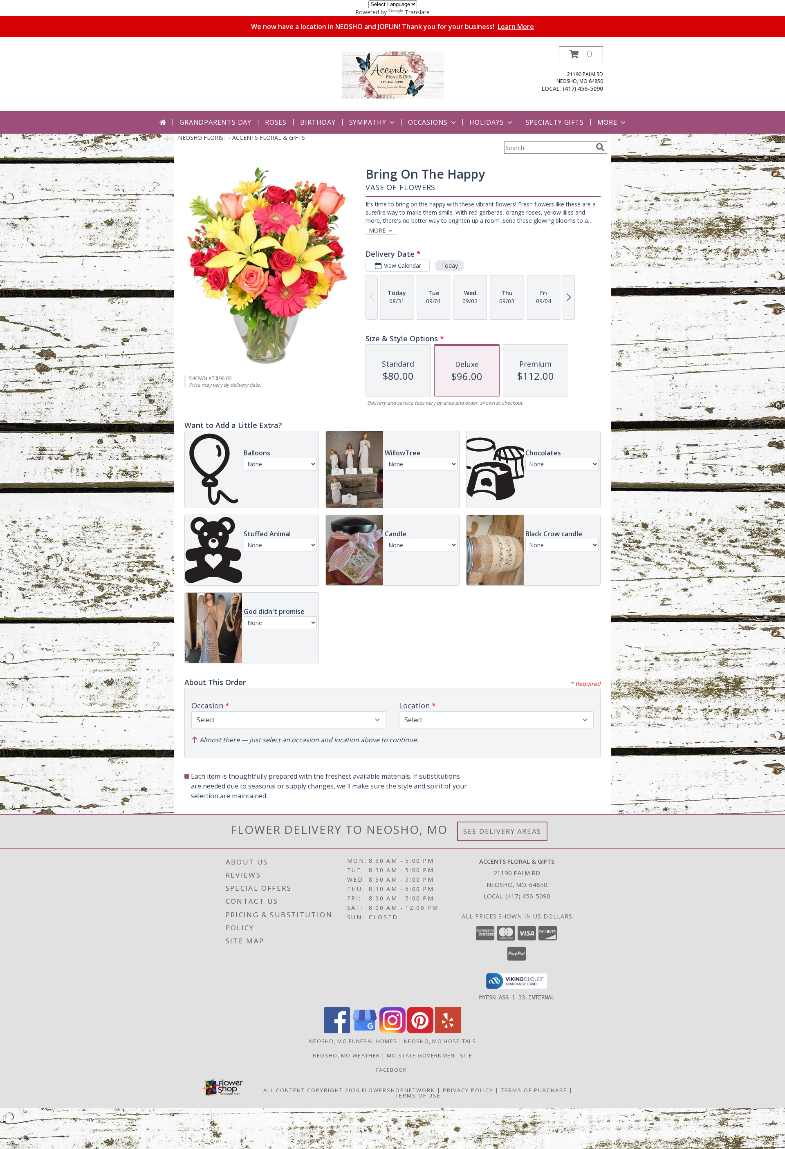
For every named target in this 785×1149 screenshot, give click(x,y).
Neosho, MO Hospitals (440, 1041)
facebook (392, 1069)
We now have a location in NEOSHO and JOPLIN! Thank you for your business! (392, 26)
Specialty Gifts (555, 122)
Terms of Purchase (534, 1090)
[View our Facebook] (337, 1031)
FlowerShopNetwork (398, 1090)
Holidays (486, 122)
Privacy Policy (468, 1090)
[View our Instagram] (392, 1031)
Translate (417, 12)
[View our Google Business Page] (365, 1031)
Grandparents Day (215, 122)
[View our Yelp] (448, 1031)
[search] (600, 147)
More (607, 122)
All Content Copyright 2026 (311, 1090)
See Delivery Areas (502, 831)
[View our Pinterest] (420, 1031)
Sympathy (367, 122)
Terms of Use (418, 1095)
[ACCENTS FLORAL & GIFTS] (393, 74)
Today (449, 265)
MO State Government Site (429, 1055)
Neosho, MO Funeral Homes (353, 1041)
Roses (276, 122)
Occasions (428, 122)
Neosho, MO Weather (346, 1055)
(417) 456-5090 (583, 88)
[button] (581, 54)
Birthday (317, 122)
